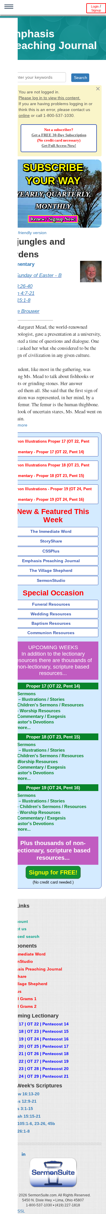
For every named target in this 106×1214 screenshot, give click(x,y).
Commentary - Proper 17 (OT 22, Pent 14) (46, 452)
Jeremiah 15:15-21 (22, 1116)
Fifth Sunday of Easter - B (33, 275)
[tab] (53, 446)
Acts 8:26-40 (18, 286)
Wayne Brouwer (21, 311)
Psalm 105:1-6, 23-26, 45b (29, 1123)
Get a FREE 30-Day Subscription (59, 135)
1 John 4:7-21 (19, 293)
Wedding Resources (51, 614)
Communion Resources (50, 632)
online (24, 115)
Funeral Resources (51, 604)
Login (95, 6)
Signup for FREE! (53, 872)
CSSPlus (50, 551)
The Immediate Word (51, 531)
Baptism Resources (51, 623)
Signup (96, 10)
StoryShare (51, 541)
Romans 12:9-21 (20, 1101)
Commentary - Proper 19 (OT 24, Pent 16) (46, 500)
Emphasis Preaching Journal (51, 560)
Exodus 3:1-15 (18, 1108)
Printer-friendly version (25, 232)
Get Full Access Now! (59, 146)
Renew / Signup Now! (53, 219)
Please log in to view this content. (49, 97)
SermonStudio (51, 580)
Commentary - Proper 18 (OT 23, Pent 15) (46, 476)
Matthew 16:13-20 (21, 1094)
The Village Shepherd (50, 570)
